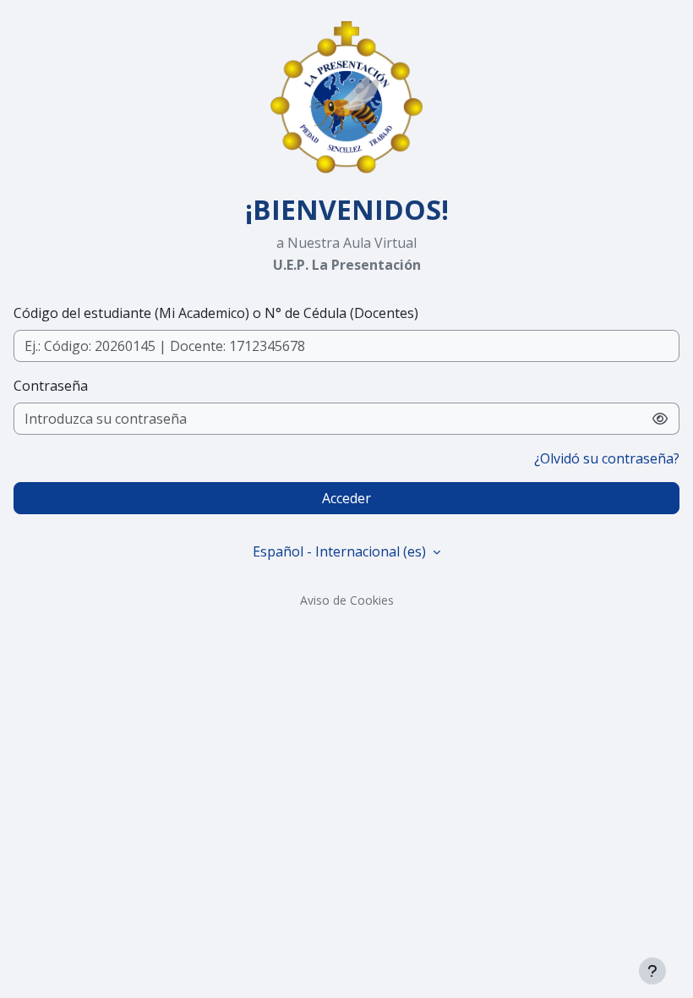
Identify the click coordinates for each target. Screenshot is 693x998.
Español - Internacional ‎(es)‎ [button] (341, 551)
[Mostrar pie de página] (652, 970)
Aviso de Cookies (347, 600)
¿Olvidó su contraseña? (606, 458)
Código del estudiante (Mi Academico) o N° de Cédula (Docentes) (216, 313)
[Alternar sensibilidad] (660, 419)
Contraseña (51, 385)
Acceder (346, 498)
